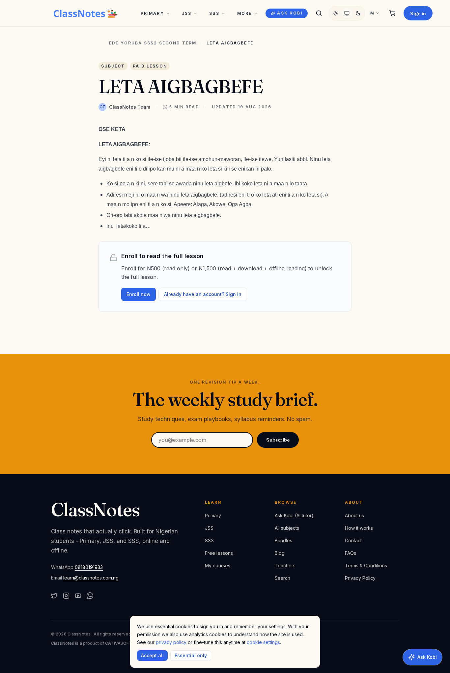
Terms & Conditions (366, 565)
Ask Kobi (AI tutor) (294, 515)
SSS (214, 13)
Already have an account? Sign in (202, 294)
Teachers (285, 565)
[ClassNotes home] (86, 13)
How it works (359, 528)
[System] (347, 13)
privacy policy (171, 642)
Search (282, 578)
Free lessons (219, 553)
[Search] (319, 13)
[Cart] (392, 13)
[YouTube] (78, 595)
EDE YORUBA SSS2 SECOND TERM (152, 43)
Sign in (418, 13)
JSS (186, 13)
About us (354, 515)
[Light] (335, 13)
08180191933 (89, 567)
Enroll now (139, 294)
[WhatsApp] (90, 595)
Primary (152, 13)
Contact (353, 540)
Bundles (283, 540)
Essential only (191, 655)
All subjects (287, 528)
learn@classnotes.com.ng (91, 577)
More (244, 13)
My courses (217, 565)
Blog (280, 553)
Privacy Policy (360, 578)
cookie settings (263, 642)
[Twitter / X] (54, 595)
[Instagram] (66, 595)
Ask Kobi (289, 13)
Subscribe (278, 440)
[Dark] (358, 13)
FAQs (350, 553)
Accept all (152, 655)
